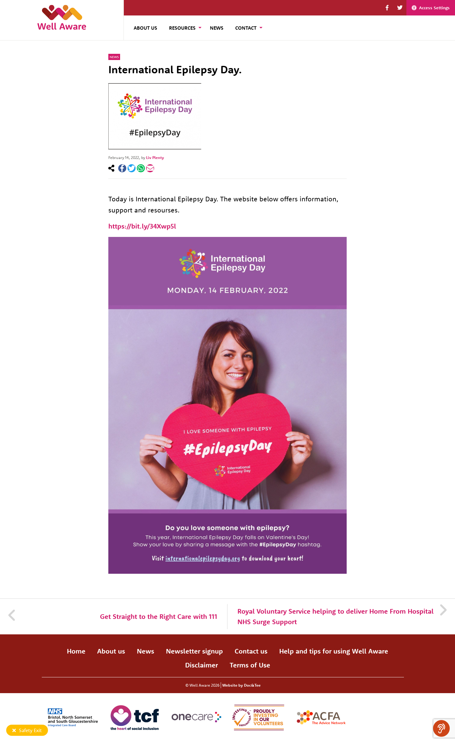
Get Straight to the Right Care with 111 (158, 616)
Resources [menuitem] (182, 28)
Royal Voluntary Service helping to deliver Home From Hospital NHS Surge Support (335, 616)
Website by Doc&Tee (241, 685)
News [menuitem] (216, 28)
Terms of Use (250, 665)
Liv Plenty (155, 157)
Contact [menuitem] (246, 28)
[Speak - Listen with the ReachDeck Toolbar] (441, 728)
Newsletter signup (194, 651)
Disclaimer (201, 665)
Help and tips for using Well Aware (333, 651)
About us (111, 651)
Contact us (251, 651)
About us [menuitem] (145, 28)
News (114, 57)
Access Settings (434, 8)
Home (76, 651)
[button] (387, 8)
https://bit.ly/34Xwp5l (142, 226)
